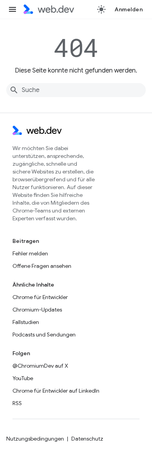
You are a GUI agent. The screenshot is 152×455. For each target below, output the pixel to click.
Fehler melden (30, 253)
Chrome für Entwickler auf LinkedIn (55, 390)
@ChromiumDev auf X (40, 365)
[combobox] (76, 90)
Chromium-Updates (37, 309)
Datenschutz (87, 439)
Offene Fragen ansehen (41, 265)
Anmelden (129, 9)
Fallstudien (25, 322)
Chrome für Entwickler (40, 297)
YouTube (22, 378)
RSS (17, 403)
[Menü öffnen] (12, 9)
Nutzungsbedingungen (35, 439)
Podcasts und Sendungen (44, 334)
